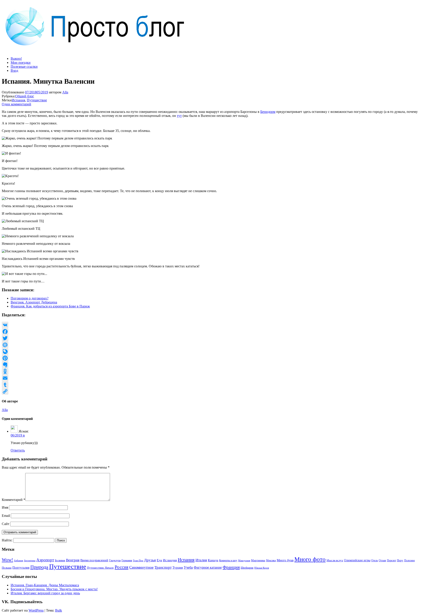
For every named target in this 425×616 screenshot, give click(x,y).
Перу (400, 560)
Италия (201, 560)
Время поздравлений (94, 560)
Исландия (170, 560)
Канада (213, 560)
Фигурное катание (208, 567)
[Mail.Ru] (212, 345)
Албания (18, 560)
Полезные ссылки (24, 66)
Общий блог (24, 96)
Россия (121, 567)
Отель (374, 560)
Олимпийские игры (357, 560)
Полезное (409, 560)
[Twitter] (212, 338)
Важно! (16, 58)
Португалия (20, 567)
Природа (39, 567)
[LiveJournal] (212, 351)
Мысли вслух (334, 560)
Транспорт (163, 567)
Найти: (7, 540)
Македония (244, 560)
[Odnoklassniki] (212, 371)
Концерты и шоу (228, 560)
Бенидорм (267, 112)
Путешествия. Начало (100, 567)
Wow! (7, 559)
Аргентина (29, 560)
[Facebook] (212, 331)
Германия (127, 560)
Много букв (285, 560)
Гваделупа (115, 560)
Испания (18, 100)
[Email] (212, 378)
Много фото (310, 559)
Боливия (60, 560)
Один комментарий (16, 104)
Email (6, 516)
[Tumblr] (212, 384)
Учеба (188, 567)
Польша (7, 567)
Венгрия (72, 560)
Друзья (150, 560)
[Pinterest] (212, 358)
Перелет (391, 560)
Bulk (58, 610)
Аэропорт (45, 560)
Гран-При (138, 560)
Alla (65, 92)
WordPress (36, 610)
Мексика (271, 560)
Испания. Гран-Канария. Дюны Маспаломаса (45, 585)
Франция (231, 567)
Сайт (5, 524)
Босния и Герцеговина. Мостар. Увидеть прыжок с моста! (54, 589)
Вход (14, 70)
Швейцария (247, 567)
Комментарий (13, 500)
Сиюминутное (141, 567)
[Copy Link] (212, 391)
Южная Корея (261, 567)
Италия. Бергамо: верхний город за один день (45, 593)
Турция (177, 567)
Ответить (18, 450)
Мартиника (258, 560)
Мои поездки (21, 62)
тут (179, 116)
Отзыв (382, 560)
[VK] (212, 325)
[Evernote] (212, 364)
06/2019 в (18, 435)
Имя (5, 507)
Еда (159, 560)
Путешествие (37, 100)
